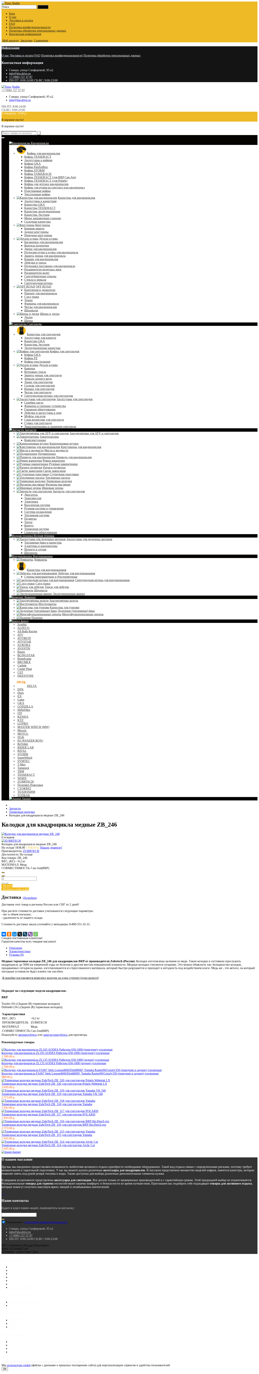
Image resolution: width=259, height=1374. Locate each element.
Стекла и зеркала (35, 279)
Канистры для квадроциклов (76, 197)
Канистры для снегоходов (43, 334)
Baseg (21, 651)
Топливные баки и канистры (43, 542)
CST (20, 672)
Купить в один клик (15, 889)
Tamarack (23, 768)
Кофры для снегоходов (64, 351)
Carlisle (22, 665)
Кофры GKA (32, 163)
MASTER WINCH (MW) (33, 727)
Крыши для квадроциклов (41, 259)
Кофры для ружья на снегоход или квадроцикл (54, 187)
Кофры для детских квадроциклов (46, 184)
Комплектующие (35, 440)
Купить (7, 885)
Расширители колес (36, 272)
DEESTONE (25, 675)
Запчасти (30, 430)
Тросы (28, 522)
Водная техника (43, 535)
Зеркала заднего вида (38, 378)
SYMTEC (23, 761)
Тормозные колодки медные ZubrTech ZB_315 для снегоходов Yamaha (47, 1135)
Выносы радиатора (36, 245)
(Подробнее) (30, 897)
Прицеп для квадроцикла (40, 293)
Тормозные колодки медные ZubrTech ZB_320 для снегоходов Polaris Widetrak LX (54, 1083)
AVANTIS (23, 648)
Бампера (29, 368)
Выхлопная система (37, 505)
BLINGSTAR (26, 655)
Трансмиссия (32, 498)
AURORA (24, 645)
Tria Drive (78, 1361)
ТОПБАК (23, 795)
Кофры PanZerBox (36, 167)
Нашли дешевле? (51, 847)
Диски (28, 317)
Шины (28, 320)
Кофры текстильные (37, 361)
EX (19, 696)
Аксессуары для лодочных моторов (89, 539)
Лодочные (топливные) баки (76, 610)
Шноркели (31, 310)
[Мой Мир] (14, 934)
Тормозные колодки (59, 481)
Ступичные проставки (64, 474)
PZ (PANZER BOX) (30, 740)
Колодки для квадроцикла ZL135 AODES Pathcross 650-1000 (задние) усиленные (54, 1063)
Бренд (24, 621)
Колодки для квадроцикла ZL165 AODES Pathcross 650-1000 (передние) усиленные (56, 1053)
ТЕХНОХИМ (26, 791)
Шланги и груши (35, 549)
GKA (20, 703)
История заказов (19, 1345)
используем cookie (19, 1365)
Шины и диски (50, 313)
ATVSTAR (24, 641)
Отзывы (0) (16, 954)
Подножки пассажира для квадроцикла (49, 266)
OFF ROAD (43, 286)
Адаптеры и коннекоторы (40, 546)
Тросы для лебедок (57, 587)
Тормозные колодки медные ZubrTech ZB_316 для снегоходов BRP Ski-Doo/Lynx (54, 1124)
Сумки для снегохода (38, 423)
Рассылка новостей (21, 1352)
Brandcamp (24, 658)
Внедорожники (42, 556)
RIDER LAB (25, 747)
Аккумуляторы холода (63, 600)
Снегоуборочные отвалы (40, 276)
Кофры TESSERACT (37, 156)
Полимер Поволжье (30, 785)
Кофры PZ (31, 358)
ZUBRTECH (25, 781)
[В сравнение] (6, 883)
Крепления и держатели (39, 290)
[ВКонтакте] (4, 934)
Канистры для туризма (64, 607)
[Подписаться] (3, 1219)
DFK (20, 689)
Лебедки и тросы (35, 262)
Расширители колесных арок (42, 269)
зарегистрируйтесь (55, 1034)
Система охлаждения (38, 511)
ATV (20, 634)
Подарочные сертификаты (26, 1323)
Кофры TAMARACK (38, 173)
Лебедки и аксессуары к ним (42, 412)
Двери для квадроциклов (40, 249)
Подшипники (47, 453)
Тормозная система (36, 529)
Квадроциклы (39, 143)
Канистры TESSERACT (40, 208)
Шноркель (40, 590)
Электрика (31, 501)
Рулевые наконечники (63, 464)
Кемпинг (30, 597)
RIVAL (22, 750)
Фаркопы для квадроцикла (41, 303)
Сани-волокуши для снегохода (44, 419)
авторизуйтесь (27, 1034)
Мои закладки (18, 1348)
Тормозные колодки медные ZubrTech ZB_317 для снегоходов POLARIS (48, 1114)
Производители (19, 1320)
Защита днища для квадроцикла (45, 255)
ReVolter (22, 744)
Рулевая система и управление (44, 508)
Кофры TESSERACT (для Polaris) (45, 180)
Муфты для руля (34, 416)
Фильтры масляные (58, 484)
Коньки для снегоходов (39, 389)
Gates (20, 699)
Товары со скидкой (21, 1326)
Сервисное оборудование (40, 532)
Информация (11, 48)
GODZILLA (25, 706)
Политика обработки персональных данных (37, 30)
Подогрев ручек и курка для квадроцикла (51, 252)
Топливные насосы (57, 477)
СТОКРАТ (24, 788)
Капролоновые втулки (63, 443)
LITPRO (22, 723)
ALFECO (23, 628)
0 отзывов (8, 837)
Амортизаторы (49, 436)
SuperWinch (24, 757)
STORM (22, 754)
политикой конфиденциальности (46, 1222)
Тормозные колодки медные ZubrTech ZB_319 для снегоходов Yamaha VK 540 (52, 1094)
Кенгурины (42, 225)
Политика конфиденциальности (30, 27)
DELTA (32, 686)
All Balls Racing (27, 631)
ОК (4, 1369)
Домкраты (40, 559)
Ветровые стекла (35, 371)
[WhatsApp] (35, 934)
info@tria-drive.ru (20, 73)
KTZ (20, 720)
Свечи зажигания (54, 470)
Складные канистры (37, 221)
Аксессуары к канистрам (40, 201)
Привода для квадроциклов (74, 457)
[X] (19, 934)
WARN (22, 778)
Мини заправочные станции (42, 218)
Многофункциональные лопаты (83, 614)
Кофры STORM (34, 170)
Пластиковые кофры (37, 191)
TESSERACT (26, 774)
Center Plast (24, 668)
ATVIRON (24, 638)
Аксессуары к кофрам (38, 160)
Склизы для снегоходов (39, 385)
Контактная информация (25, 34)
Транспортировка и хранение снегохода (50, 426)
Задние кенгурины (36, 231)
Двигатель (31, 494)
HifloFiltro (23, 709)
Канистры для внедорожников (46, 569)
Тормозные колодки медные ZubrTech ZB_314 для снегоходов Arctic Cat (48, 1145)
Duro (20, 692)
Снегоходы (34, 324)
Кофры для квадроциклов (43, 153)
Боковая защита (34, 228)
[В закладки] (3, 883)
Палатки (36, 617)
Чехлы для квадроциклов (40, 307)
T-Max (21, 764)
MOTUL (22, 733)
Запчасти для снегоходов (69, 491)
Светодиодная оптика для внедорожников (102, 580)
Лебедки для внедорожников (76, 573)
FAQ (12, 23)
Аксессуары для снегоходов (75, 399)
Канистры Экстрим (36, 214)
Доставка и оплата (21, 20)
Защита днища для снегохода (43, 375)
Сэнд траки (31, 296)
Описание (15, 948)
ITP (19, 713)
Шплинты (30, 552)
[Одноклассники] (9, 934)
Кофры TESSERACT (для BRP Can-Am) (50, 177)
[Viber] (30, 934)
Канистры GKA (34, 204)
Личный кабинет (20, 1341)
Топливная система (36, 515)
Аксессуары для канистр (40, 337)
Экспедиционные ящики (69, 593)
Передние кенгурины (38, 235)
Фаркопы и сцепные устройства (45, 406)
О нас (12, 17)
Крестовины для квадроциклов (81, 447)
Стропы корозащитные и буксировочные (50, 576)
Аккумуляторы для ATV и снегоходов (94, 433)
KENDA (22, 716)
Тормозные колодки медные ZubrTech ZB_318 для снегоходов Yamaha (47, 1104)
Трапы (28, 300)
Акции (26, 798)
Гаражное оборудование (40, 409)
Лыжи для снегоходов (38, 382)
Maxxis (21, 730)
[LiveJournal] (25, 934)
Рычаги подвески (54, 467)
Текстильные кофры (37, 194)
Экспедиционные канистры (42, 348)
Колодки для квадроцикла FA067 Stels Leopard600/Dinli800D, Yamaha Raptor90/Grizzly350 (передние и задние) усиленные (80, 1073)
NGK (20, 737)
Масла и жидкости (56, 450)
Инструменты (47, 604)
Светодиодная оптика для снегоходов (48, 395)
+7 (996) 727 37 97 (20, 77)
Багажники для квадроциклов (43, 242)
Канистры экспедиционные (42, 211)
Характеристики (20, 951)
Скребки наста (33, 402)
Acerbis (22, 624)
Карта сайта (16, 1305)
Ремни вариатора (54, 460)
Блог (12, 13)
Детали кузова (48, 238)
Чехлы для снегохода (37, 392)
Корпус (29, 525)
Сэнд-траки (42, 583)
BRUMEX (24, 662)
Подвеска (30, 518)
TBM (20, 771)
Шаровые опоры (52, 488)
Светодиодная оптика (38, 283)
